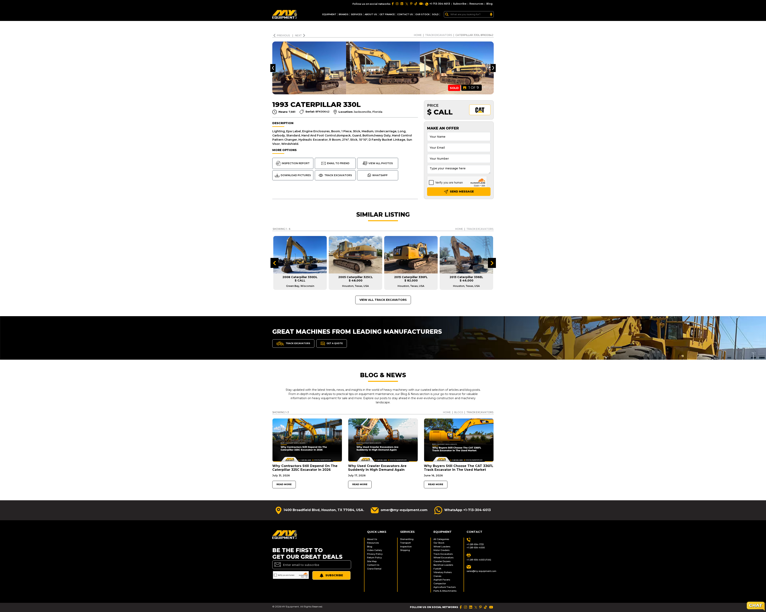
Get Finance (387, 14)
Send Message (461, 191)
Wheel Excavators (443, 557)
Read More (284, 484)
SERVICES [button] (356, 14)
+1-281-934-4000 (476, 547)
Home (418, 35)
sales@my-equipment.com (480, 571)
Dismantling (407, 539)
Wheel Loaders (441, 546)
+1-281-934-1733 (475, 544)
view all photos (380, 163)
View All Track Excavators (383, 300)
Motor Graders (441, 550)
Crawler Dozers (441, 561)
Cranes (437, 576)
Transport (405, 542)
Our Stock (438, 542)
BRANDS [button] (343, 14)
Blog (489, 3)
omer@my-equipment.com (404, 510)
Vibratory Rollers (442, 572)
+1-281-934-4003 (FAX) (479, 559)
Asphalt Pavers (441, 579)
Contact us (405, 14)
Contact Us (373, 565)
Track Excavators (438, 35)
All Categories (441, 539)
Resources (476, 3)
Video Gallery (374, 550)
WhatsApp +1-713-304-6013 (467, 510)
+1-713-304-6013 (439, 3)
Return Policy (374, 557)
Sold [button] (435, 14)
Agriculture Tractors (444, 587)
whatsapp (380, 175)
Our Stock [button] (422, 14)
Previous (283, 35)
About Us (371, 14)
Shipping (405, 550)
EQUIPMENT (329, 14)
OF (474, 87)
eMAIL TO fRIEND (338, 163)
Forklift (437, 568)
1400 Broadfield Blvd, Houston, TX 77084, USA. (323, 510)
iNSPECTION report (296, 163)
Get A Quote (334, 343)
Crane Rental (374, 568)
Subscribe (459, 3)
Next (298, 35)
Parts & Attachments (444, 590)
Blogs (458, 412)
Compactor (439, 583)
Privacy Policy (375, 554)
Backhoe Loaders (443, 565)
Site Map (372, 561)
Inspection (406, 546)
